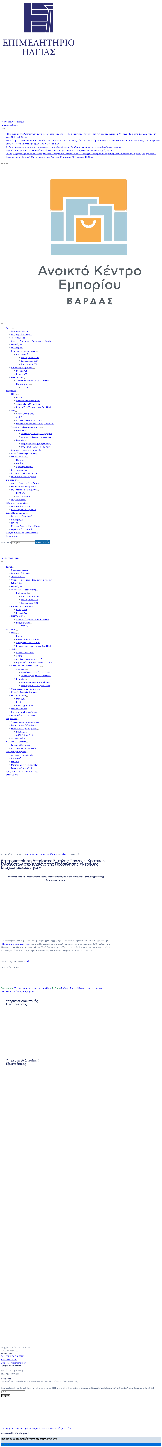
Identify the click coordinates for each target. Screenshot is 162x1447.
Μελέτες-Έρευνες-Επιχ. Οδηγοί (25, 526)
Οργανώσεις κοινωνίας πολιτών (26, 450)
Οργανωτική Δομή (19, 331)
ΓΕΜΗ (13, 393)
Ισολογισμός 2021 (29, 360)
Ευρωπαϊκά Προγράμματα (24, 489)
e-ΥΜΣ (19, 416)
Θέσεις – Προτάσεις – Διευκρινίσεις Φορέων (31, 341)
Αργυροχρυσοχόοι (24, 466)
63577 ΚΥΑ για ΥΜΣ (25, 413)
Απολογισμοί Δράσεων (22, 367)
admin (64, 854)
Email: (13, 1362)
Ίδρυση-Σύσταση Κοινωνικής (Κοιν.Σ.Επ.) (35, 423)
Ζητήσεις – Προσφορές (22, 516)
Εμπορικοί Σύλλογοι (20, 506)
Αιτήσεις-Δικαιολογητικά (28, 400)
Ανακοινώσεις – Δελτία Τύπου (25, 483)
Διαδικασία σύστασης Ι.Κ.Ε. (29, 420)
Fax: (9, 1359)
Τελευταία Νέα (18, 337)
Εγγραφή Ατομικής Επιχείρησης (36, 443)
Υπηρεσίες (11, 390)
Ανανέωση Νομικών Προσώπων (36, 436)
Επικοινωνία (12, 535)
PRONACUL (21, 492)
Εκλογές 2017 (17, 347)
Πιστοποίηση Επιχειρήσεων (24, 473)
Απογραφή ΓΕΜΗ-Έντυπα (28, 403)
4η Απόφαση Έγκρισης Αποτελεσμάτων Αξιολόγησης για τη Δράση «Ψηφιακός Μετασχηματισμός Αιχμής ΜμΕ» (59, 150)
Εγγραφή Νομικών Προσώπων (35, 446)
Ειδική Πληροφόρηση (16, 512)
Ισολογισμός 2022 (29, 364)
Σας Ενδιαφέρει (18, 499)
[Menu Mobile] (2, 323)
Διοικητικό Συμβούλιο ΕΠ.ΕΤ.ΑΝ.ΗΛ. (32, 380)
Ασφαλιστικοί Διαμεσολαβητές (25, 426)
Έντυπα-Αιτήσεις (19, 469)
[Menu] (13, 328)
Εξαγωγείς (21, 459)
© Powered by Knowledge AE (15, 1433)
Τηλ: (13, 1356)
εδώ (27, 961)
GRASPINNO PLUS (25, 496)
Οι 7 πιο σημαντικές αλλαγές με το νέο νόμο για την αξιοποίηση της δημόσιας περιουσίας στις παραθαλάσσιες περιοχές (63, 146)
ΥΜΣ (13, 410)
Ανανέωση (21, 430)
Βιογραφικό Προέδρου (21, 334)
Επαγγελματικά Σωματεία (23, 509)
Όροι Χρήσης (7, 1428)
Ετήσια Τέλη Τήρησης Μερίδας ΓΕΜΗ (34, 407)
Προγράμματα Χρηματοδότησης (22, 532)
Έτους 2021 (21, 370)
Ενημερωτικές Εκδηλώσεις (23, 486)
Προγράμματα (23, 383)
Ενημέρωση (11, 479)
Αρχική (9, 327)
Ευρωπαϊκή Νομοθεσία (22, 529)
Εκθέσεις (15, 522)
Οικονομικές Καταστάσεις (23, 350)
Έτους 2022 (21, 374)
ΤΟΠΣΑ (24, 387)
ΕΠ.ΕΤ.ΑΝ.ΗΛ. (17, 377)
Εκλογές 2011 (17, 344)
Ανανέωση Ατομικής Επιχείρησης (36, 433)
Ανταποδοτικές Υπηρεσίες (23, 476)
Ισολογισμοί (22, 354)
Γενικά (19, 397)
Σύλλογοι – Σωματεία (16, 502)
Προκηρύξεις (17, 519)
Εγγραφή (20, 440)
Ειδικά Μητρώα (18, 456)
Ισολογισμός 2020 (30, 357)
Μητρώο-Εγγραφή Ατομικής (24, 453)
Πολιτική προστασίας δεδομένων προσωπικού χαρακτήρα (43, 1428)
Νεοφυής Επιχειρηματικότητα (15, 943)
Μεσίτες (20, 463)
